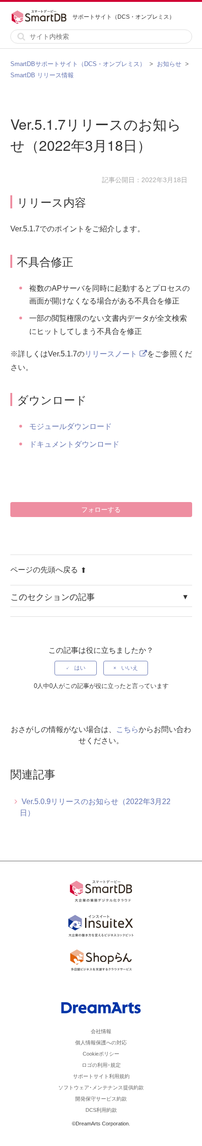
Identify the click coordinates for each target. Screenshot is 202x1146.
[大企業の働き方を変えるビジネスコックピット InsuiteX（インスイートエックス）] (101, 927)
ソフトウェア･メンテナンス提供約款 (101, 1087)
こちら (127, 729)
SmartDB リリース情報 (42, 75)
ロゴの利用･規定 (101, 1065)
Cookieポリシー (101, 1054)
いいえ (129, 668)
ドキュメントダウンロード (74, 444)
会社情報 (101, 1031)
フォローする (101, 509)
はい (79, 668)
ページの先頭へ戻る (44, 570)
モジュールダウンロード (70, 426)
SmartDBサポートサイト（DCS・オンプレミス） (78, 63)
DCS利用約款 (101, 1110)
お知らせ (169, 63)
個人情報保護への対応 (101, 1042)
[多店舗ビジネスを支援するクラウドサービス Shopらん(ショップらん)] (101, 962)
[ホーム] (41, 17)
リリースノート (111, 354)
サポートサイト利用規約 (101, 1076)
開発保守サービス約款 (101, 1099)
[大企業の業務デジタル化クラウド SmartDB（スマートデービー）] (101, 892)
